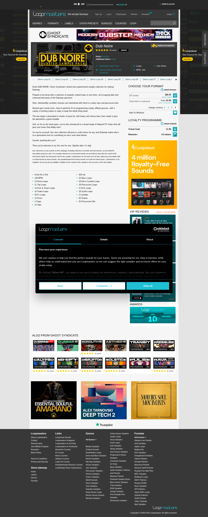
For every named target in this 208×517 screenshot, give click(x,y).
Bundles (106, 23)
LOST (147, 218)
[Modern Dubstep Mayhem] (124, 35)
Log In (108, 14)
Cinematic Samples (118, 461)
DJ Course (59, 453)
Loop (133, 23)
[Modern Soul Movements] (154, 400)
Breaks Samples (92, 446)
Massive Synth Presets (143, 468)
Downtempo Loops (93, 453)
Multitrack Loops (141, 477)
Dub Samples (115, 446)
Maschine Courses (63, 450)
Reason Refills (140, 483)
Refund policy (36, 443)
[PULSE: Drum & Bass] (140, 364)
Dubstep (105, 56)
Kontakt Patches (141, 462)
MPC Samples (140, 474)
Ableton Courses (62, 459)
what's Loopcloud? (165, 103)
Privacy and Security (39, 462)
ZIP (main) (133, 95)
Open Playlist (168, 4)
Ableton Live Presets (143, 440)
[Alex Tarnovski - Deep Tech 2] (104, 400)
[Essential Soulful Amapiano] (54, 400)
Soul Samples (91, 486)
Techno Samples (93, 474)
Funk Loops (115, 443)
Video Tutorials (140, 501)
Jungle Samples (116, 491)
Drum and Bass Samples (96, 456)
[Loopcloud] (14, 62)
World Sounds (91, 480)
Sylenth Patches (141, 495)
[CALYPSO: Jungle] (43, 364)
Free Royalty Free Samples (117, 496)
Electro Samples (92, 459)
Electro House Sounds (95, 495)
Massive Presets (117, 476)
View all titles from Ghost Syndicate (110, 71)
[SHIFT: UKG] (67, 364)
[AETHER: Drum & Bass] (116, 346)
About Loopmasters (39, 437)
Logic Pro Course (62, 462)
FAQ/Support (121, 14)
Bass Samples (116, 467)
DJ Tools (113, 464)
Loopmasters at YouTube (65, 443)
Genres (37, 23)
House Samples (92, 465)
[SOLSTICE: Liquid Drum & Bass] (116, 364)
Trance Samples (92, 477)
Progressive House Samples (118, 456)
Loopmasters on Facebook (66, 446)
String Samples (116, 449)
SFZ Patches (139, 489)
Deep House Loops (94, 492)
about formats (170, 90)
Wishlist (134, 14)
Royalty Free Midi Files (143, 471)
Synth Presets (88, 23)
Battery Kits (139, 450)
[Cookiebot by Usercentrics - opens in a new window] (156, 229)
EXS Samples (140, 453)
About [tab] (149, 239)
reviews (205, 40)
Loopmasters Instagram (65, 440)
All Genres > (91, 440)
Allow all (147, 286)
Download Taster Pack (109, 66)
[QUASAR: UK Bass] (67, 346)
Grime (113, 59)
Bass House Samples (119, 482)
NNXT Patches (140, 480)
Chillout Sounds (92, 450)
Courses (121, 23)
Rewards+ (146, 14)
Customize (102, 286)
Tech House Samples (119, 452)
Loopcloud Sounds (63, 437)
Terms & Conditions (39, 459)
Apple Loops (139, 446)
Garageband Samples (143, 456)
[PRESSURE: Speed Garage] (164, 346)
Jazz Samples (91, 468)
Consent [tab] (58, 239)
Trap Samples (116, 485)
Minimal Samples (93, 498)
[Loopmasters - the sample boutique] (61, 14)
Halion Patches (140, 459)
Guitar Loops (115, 437)
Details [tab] (104, 239)
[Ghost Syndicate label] (54, 35)
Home (33, 472)
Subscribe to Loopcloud (139, 101)
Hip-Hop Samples (93, 462)
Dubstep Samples (93, 489)
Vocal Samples (116, 440)
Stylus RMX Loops (142, 492)
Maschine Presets (141, 465)
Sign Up (98, 14)
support (205, 58)
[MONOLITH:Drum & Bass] (91, 346)
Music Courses (61, 456)
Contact (34, 440)
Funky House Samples (119, 434)
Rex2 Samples (140, 486)
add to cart (175, 95)
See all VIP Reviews (166, 212)
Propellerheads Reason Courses (69, 465)
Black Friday (36, 453)
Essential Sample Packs (120, 479)
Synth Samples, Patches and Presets (120, 471)
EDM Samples (116, 488)
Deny (60, 286)
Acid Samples (140, 443)
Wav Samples (140, 504)
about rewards (170, 124)
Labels (69, 23)
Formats (53, 23)
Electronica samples (118, 500)
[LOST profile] (138, 222)
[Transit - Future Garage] (140, 346)
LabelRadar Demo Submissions (68, 468)
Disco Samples (92, 483)
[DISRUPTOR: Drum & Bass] (91, 364)
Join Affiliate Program (39, 446)
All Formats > (140, 437)
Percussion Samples (94, 471)
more (171, 299)
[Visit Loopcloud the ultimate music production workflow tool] (152, 208)
